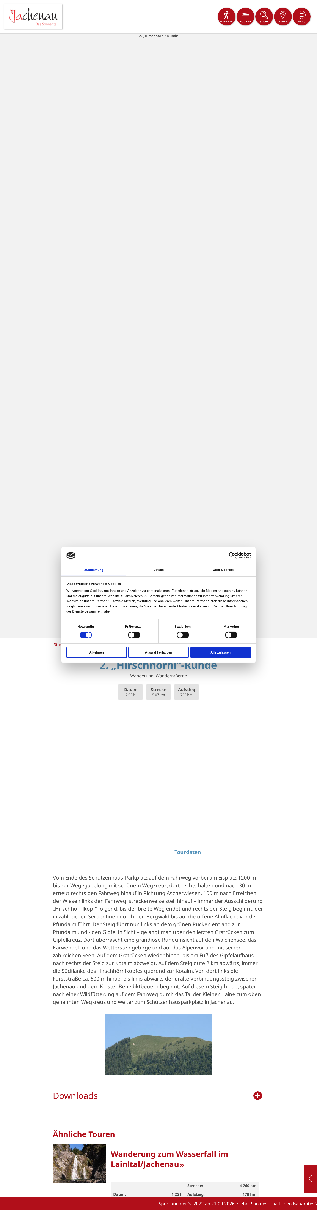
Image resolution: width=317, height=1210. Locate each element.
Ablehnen (96, 652)
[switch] (134, 635)
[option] (158, 335)
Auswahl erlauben (158, 652)
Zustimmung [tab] (94, 570)
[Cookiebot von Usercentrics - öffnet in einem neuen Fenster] (232, 555)
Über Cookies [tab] (223, 570)
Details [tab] (158, 570)
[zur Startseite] (33, 16)
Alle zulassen (220, 652)
